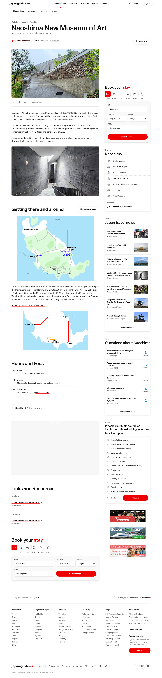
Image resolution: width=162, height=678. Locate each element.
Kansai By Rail (111, 642)
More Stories (126, 328)
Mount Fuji (16, 626)
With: (16, 569)
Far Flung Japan (111, 626)
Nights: (79, 559)
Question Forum (135, 629)
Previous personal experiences (123, 491)
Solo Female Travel (113, 636)
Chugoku (38, 629)
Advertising (77, 666)
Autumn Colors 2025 (137, 623)
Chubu (37, 623)
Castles (61, 620)
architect (88, 116)
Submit (135, 498)
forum (39, 408)
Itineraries (86, 617)
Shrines (61, 617)
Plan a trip (85, 3)
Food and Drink (64, 626)
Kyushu (38, 636)
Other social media (118, 461)
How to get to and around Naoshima (28, 305)
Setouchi (34, 138)
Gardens (62, 633)
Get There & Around (49, 11)
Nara (13, 623)
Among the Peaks (112, 623)
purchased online (42, 392)
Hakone (15, 642)
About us (42, 666)
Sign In (147, 3)
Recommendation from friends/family (126, 466)
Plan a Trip (86, 610)
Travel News (134, 610)
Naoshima (34, 22)
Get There (23, 102)
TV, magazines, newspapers (122, 483)
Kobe (14, 636)
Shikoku (15, 22)
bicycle (27, 293)
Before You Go (88, 614)
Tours (84, 620)
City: (16, 559)
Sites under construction (139, 617)
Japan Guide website (119, 440)
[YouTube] (148, 666)
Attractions (32, 11)
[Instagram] (142, 666)
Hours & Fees (36, 102)
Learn (84, 623)
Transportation (88, 626)
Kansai (38, 626)
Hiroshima (16, 629)
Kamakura (16, 633)
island (53, 116)
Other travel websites (120, 453)
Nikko (14, 645)
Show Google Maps (88, 209)
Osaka (14, 620)
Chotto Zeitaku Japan (114, 617)
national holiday (53, 383)
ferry (69, 296)
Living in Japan (88, 633)
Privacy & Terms (105, 666)
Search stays (75, 574)
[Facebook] (137, 666)
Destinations (60, 3)
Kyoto (14, 617)
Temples (62, 614)
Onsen (61, 623)
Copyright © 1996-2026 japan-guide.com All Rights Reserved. (32, 672)
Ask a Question (126, 411)
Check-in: (59, 559)
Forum (95, 3)
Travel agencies (117, 487)
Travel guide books (118, 478)
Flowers (61, 642)
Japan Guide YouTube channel (123, 444)
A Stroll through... (112, 629)
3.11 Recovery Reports (114, 614)
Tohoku (38, 617)
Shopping (62, 639)
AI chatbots (115, 470)
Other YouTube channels (121, 457)
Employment (54, 666)
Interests (73, 3)
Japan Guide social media (121, 449)
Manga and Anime (65, 629)
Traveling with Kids (113, 639)
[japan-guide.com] (19, 3)
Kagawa (24, 22)
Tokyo (14, 614)
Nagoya (15, 639)
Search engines (117, 474)
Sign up (140, 650)
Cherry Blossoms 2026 (138, 620)
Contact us (66, 666)
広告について (90, 666)
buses (27, 286)
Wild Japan (109, 620)
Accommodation (89, 629)
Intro (14, 102)
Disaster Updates (136, 614)
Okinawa (38, 639)
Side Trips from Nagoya (114, 645)
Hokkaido (39, 614)
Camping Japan (111, 633)
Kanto (37, 620)
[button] (46, 609)
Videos (104, 3)
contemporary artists (21, 131)
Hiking (60, 636)
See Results (111, 498)
